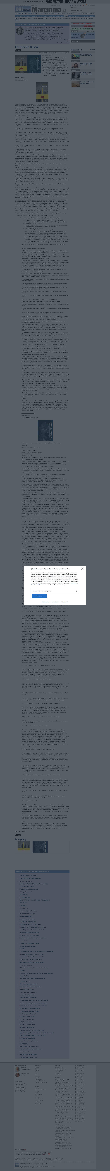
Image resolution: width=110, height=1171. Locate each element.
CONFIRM (39, 596)
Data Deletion (45, 602)
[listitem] (55, 591)
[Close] (82, 569)
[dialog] (55, 585)
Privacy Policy (64, 602)
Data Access (55, 602)
